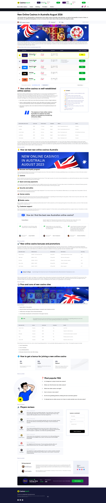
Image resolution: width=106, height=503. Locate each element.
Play (58, 2)
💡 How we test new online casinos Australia (74, 96)
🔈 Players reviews (68, 109)
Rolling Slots (43, 2)
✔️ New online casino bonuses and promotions (74, 100)
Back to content (20, 147)
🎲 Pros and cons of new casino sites (72, 103)
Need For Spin (32, 66)
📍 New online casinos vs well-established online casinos (75, 94)
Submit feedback (77, 431)
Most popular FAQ (69, 108)
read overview (82, 62)
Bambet (31, 78)
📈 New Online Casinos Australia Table (72, 95)
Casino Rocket (33, 60)
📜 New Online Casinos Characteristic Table (74, 101)
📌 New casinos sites (69, 104)
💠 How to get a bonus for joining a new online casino (74, 106)
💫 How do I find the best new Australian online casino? (74, 99)
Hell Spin (31, 72)
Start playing (78, 481)
